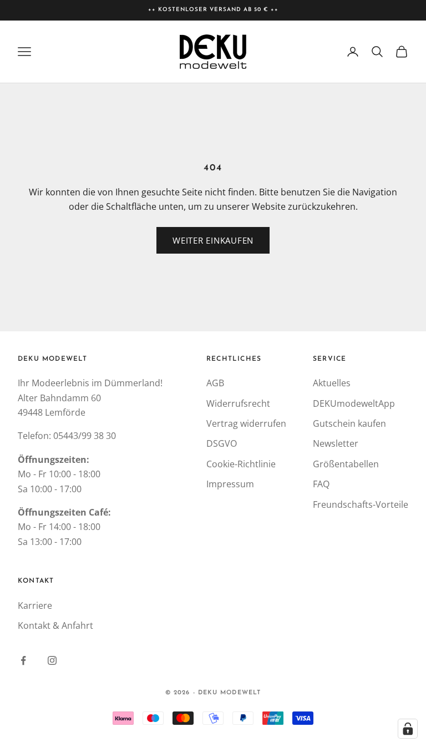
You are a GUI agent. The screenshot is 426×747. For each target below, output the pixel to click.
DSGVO (221, 443)
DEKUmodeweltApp (354, 403)
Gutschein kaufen (349, 423)
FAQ (321, 484)
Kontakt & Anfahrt (55, 625)
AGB (215, 383)
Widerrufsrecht (238, 403)
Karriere (35, 605)
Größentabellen (346, 464)
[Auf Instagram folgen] (52, 660)
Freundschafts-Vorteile (360, 504)
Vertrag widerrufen (246, 423)
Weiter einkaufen (213, 240)
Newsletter (335, 443)
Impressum (230, 484)
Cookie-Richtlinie (241, 464)
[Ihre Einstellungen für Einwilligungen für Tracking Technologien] (407, 728)
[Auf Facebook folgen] (23, 660)
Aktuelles (332, 383)
